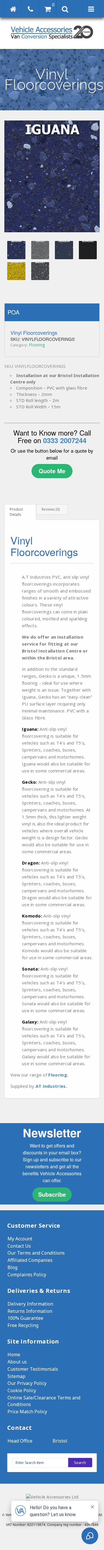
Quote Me (52, 471)
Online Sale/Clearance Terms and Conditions (44, 1401)
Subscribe (52, 1194)
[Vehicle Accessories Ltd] (52, 40)
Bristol (60, 1441)
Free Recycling (23, 1325)
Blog (12, 1267)
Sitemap (16, 1376)
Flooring (37, 345)
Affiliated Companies (30, 1260)
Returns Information (30, 1311)
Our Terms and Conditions (36, 1253)
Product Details (16, 512)
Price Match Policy (27, 1411)
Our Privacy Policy (27, 1383)
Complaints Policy (27, 1274)
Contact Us (19, 1246)
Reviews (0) (51, 509)
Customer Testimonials (33, 1369)
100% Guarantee (25, 1318)
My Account (20, 1238)
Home (14, 1354)
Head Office (20, 1441)
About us (17, 1362)
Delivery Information (30, 1304)
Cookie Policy (22, 1390)
